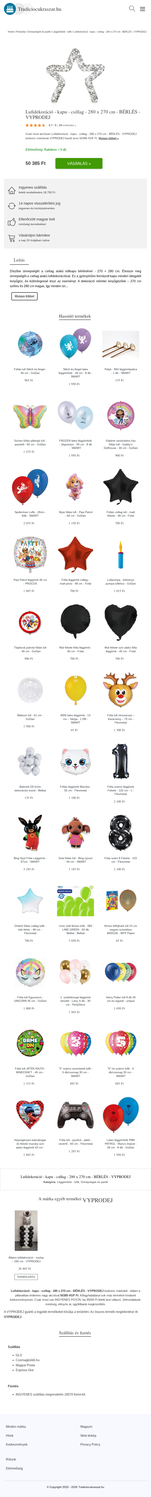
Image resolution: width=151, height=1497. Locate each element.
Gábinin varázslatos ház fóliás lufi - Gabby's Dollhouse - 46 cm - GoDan (121, 444)
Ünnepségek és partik (39, 31)
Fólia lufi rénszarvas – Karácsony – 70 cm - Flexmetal (120, 719)
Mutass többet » (109, 138)
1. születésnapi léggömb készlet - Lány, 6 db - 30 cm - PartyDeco (75, 1001)
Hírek (9, 1435)
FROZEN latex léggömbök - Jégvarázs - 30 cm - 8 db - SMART (75, 444)
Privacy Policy (90, 1444)
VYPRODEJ (57, 138)
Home (11, 31)
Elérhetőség (14, 1468)
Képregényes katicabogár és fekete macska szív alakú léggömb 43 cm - (30, 1143)
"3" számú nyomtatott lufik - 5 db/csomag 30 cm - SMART (76, 1072)
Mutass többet (24, 296)
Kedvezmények (17, 1444)
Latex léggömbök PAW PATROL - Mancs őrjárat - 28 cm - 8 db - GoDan (121, 1143)
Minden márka (16, 1426)
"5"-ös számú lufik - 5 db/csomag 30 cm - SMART (121, 1072)
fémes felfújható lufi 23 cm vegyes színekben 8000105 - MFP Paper (120, 929)
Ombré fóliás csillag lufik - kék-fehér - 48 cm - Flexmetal (30, 929)
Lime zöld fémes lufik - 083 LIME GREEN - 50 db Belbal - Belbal (75, 929)
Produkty (21, 31)
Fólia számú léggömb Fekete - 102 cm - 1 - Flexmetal (120, 790)
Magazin (86, 1426)
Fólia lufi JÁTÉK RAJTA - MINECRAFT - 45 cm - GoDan (30, 1072)
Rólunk (11, 1459)
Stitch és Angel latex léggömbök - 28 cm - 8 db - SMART (75, 373)
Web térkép (88, 1435)
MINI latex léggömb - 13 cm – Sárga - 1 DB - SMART (75, 719)
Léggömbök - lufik (62, 31)
